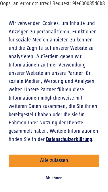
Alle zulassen (54, 161)
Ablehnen (54, 178)
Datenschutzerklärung (69, 139)
